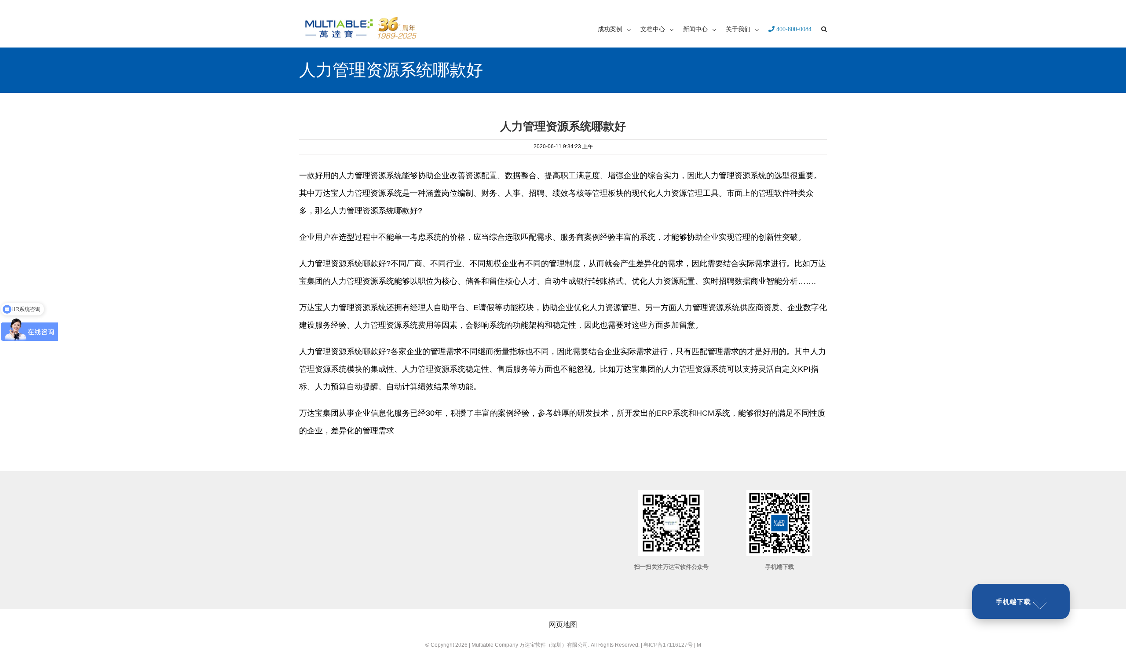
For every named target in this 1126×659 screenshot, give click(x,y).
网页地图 (563, 624)
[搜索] (824, 28)
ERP (664, 413)
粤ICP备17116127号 (668, 645)
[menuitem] (619, 28)
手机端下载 (1013, 601)
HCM (705, 413)
